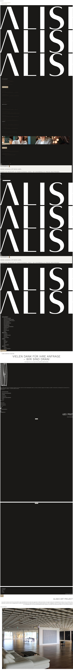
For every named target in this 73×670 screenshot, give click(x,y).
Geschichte (5, 341)
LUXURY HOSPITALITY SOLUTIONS (8, 353)
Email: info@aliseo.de (5, 157)
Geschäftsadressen (7, 348)
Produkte (5, 342)
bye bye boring (6, 337)
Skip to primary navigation (6, 2)
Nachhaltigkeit (6, 344)
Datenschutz (4, 588)
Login (3, 177)
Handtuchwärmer (7, 321)
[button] (0, 174)
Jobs (4, 343)
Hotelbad (3, 394)
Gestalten (4, 332)
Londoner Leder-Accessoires (8, 326)
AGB (2, 590)
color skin (5, 336)
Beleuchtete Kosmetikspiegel (9, 319)
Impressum (3, 589)
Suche (1, 180)
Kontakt (3, 155)
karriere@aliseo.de (4, 161)
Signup (3, 176)
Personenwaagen (6, 325)
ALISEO (3, 338)
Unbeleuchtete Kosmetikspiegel (9, 320)
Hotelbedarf (5, 316)
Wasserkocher (6, 327)
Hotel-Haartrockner (7, 318)
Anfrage (5, 347)
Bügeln (5, 331)
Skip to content (4, 3)
